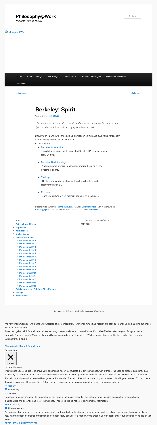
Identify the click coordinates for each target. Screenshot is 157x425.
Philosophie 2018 (27, 266)
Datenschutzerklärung (116, 76)
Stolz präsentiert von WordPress (89, 311)
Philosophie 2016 (27, 259)
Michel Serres (71, 76)
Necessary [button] (10, 385)
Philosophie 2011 (27, 243)
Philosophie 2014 (27, 253)
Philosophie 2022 (27, 279)
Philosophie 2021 (27, 276)
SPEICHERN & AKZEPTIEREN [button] (21, 423)
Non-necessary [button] (12, 404)
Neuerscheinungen (35, 76)
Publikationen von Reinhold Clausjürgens (36, 289)
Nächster (136, 93)
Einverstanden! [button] (12, 346)
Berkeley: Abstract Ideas (53, 147)
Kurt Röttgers (54, 76)
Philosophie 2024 (27, 285)
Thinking (45, 177)
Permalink (93, 209)
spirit (46, 209)
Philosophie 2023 (27, 282)
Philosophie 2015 (27, 256)
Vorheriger (21, 93)
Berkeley (39, 209)
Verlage (19, 292)
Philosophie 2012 (27, 246)
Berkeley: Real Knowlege (53, 162)
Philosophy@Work (36, 16)
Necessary (13, 389)
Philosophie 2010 (27, 240)
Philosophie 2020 (27, 272)
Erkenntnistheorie (90, 206)
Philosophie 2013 (27, 250)
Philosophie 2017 (27, 263)
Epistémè (46, 192)
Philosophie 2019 (27, 269)
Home (19, 76)
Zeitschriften (22, 295)
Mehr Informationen (30, 346)
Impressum (22, 82)
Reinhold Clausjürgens (91, 76)
